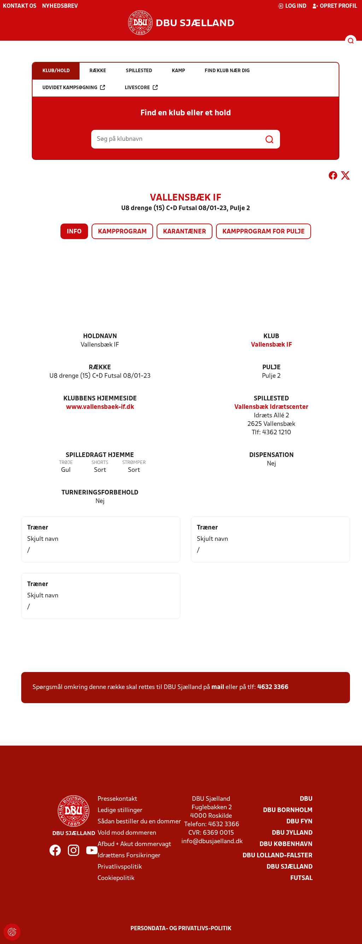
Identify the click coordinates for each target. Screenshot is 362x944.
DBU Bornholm (288, 810)
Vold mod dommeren (127, 833)
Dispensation (271, 455)
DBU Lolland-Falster (278, 856)
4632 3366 (272, 687)
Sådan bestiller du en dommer (139, 822)
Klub (271, 337)
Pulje (271, 368)
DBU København (286, 844)
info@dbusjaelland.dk (212, 842)
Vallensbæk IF (271, 345)
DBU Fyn (299, 822)
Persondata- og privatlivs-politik (181, 928)
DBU (306, 799)
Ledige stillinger (120, 810)
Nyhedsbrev (60, 6)
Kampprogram (122, 232)
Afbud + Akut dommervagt (134, 844)
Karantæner (184, 232)
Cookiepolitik (116, 878)
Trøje (66, 463)
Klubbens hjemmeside (100, 399)
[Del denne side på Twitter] (345, 177)
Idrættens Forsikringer (129, 856)
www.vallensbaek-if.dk (100, 407)
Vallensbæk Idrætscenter (271, 407)
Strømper (134, 463)
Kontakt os (19, 6)
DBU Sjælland (290, 867)
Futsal (301, 878)
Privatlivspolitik (120, 867)
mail (217, 687)
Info (74, 232)
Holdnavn (100, 337)
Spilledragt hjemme (100, 455)
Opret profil (338, 6)
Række (100, 368)
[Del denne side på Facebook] (333, 177)
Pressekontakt (117, 799)
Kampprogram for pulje (263, 232)
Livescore (137, 88)
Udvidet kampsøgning (69, 88)
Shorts (100, 463)
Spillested (271, 399)
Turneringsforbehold (100, 493)
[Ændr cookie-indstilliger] (12, 931)
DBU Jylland (292, 833)
